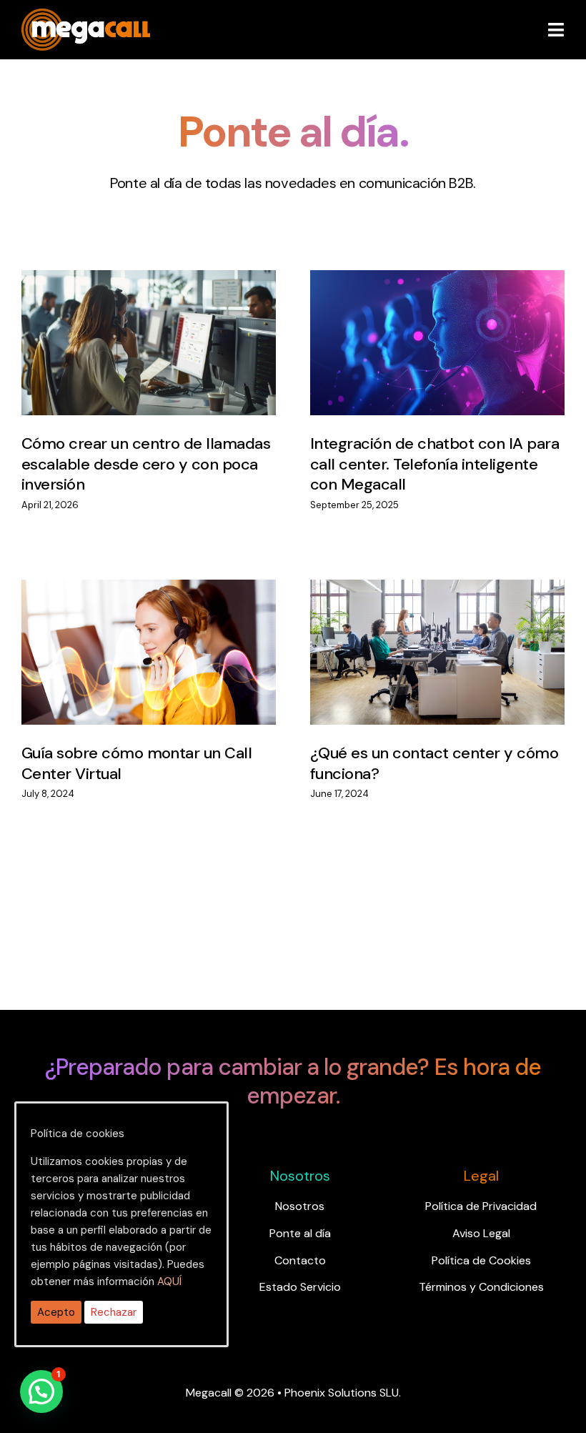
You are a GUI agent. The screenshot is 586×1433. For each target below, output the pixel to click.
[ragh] (85, 17)
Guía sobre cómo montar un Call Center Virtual (136, 763)
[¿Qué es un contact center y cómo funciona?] (437, 652)
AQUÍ (169, 1281)
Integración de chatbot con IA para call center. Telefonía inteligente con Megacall (434, 464)
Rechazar (113, 1312)
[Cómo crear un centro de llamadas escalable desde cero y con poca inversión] (148, 342)
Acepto (56, 1312)
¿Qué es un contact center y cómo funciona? (434, 763)
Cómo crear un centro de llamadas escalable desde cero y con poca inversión (145, 464)
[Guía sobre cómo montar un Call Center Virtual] (148, 652)
